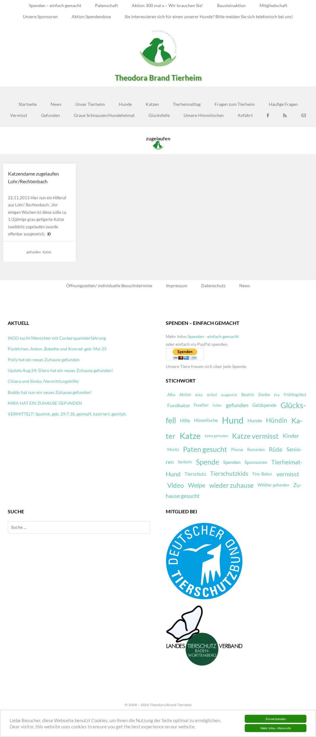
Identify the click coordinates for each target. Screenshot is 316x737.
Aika (171, 394)
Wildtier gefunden (273, 484)
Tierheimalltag (187, 104)
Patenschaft (106, 5)
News (56, 104)
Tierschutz (195, 474)
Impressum (176, 285)
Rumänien (256, 449)
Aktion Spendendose (91, 16)
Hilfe (185, 420)
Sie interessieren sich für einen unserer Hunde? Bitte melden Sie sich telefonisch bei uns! (209, 16)
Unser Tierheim (90, 104)
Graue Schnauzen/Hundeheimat (104, 115)
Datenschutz (213, 285)
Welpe (196, 485)
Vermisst (18, 115)
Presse (237, 449)
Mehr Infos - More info (275, 728)
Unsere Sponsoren (40, 16)
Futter (217, 405)
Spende (207, 462)
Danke (264, 394)
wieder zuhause (231, 485)
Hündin (276, 420)
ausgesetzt (229, 395)
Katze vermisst (255, 436)
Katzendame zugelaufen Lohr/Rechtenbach (33, 177)
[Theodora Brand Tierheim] (158, 48)
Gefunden (50, 115)
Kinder (291, 436)
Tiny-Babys (262, 473)
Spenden (231, 462)
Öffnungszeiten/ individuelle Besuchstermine (109, 285)
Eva (277, 395)
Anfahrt (245, 115)
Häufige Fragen (283, 104)
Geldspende (264, 405)
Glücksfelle (159, 115)
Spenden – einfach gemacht (55, 5)
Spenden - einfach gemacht (213, 336)
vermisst (287, 474)
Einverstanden (276, 719)
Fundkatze (178, 405)
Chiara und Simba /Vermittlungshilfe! (43, 381)
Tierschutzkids (229, 473)
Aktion (185, 394)
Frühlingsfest (295, 394)
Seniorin (185, 461)
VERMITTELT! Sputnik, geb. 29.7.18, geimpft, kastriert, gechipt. (67, 413)
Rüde (275, 449)
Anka (199, 395)
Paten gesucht (205, 449)
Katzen (152, 104)
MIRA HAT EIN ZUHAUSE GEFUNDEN (45, 403)
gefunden (34, 252)
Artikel (212, 395)
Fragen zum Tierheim (234, 104)
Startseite (28, 104)
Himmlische (206, 420)
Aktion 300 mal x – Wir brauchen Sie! (167, 5)
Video (175, 485)
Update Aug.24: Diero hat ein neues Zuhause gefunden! (60, 370)
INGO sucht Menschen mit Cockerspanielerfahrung (57, 338)
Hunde (125, 104)
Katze (47, 252)
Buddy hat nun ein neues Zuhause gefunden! (50, 392)
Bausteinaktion (231, 5)
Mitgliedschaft (273, 5)
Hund (232, 420)
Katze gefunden (216, 436)
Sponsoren (255, 462)
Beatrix (247, 394)
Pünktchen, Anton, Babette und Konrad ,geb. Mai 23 (57, 348)
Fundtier (201, 405)
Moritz (173, 449)
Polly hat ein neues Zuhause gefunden (44, 359)
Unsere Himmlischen (204, 115)
